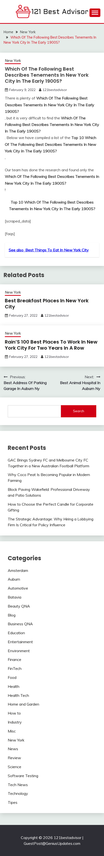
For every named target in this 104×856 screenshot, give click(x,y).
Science (14, 766)
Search (78, 411)
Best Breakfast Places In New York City (47, 303)
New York (13, 60)
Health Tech (18, 695)
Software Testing (23, 775)
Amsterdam (18, 570)
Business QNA (20, 623)
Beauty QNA (19, 606)
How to (14, 713)
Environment (19, 650)
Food (12, 677)
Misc (12, 731)
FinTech (15, 668)
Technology (18, 793)
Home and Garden (23, 704)
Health (13, 686)
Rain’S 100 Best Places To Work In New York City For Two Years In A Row (51, 344)
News (13, 748)
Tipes (12, 802)
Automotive (18, 588)
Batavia (14, 597)
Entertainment (20, 641)
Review (14, 757)
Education (16, 632)
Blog (11, 615)
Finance (14, 659)
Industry (15, 722)
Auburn (14, 579)
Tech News (18, 784)
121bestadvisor (55, 90)
